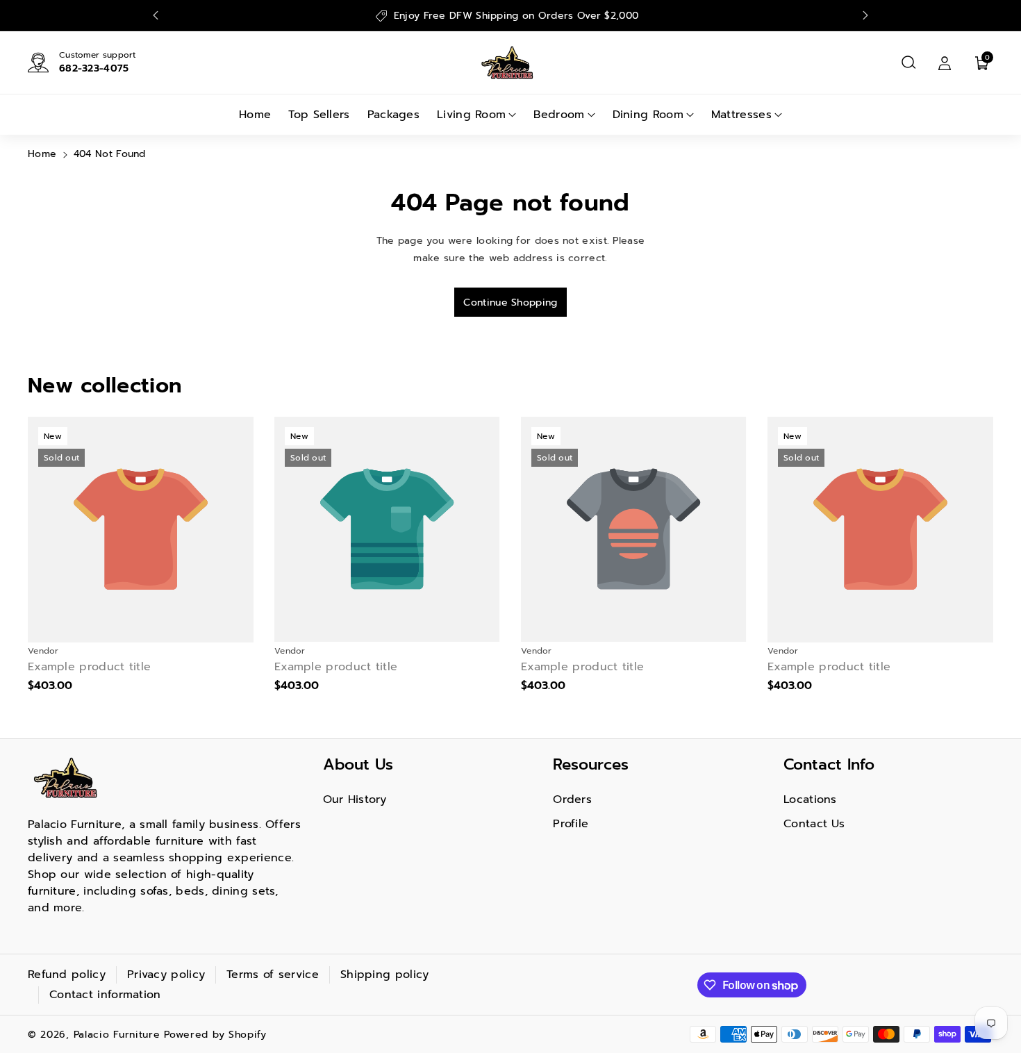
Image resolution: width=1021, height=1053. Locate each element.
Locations (810, 799)
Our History (355, 799)
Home (42, 154)
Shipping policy (384, 974)
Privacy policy (166, 974)
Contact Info (828, 764)
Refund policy (67, 974)
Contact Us (814, 823)
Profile (570, 823)
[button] (908, 62)
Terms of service (272, 974)
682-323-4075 (94, 68)
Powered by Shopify (215, 1034)
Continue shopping (510, 302)
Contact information (105, 994)
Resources (591, 764)
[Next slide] (865, 15)
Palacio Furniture (117, 1034)
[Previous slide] (155, 15)
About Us (358, 764)
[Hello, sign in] (944, 62)
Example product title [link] (89, 667)
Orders (572, 799)
